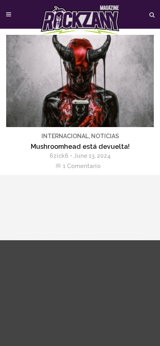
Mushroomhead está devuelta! (80, 146)
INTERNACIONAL (65, 136)
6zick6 (59, 156)
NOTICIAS (105, 136)
